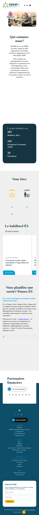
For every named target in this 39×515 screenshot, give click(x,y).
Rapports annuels (19, 435)
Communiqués (19, 452)
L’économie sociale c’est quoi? (19, 460)
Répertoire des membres (19, 472)
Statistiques (19, 466)
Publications (19, 446)
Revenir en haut (18, 512)
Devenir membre (21, 420)
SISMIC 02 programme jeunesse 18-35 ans (19, 429)
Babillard (19, 444)
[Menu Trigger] (34, 20)
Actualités (19, 439)
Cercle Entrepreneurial (19, 433)
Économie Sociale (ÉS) (19, 458)
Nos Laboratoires (19, 431)
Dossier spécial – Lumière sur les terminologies (19, 448)
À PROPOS (19, 425)
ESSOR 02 (19, 427)
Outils (19, 464)
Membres (19, 470)
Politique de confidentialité (29, 509)
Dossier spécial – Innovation (19, 450)
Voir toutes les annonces (12, 231)
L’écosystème (19, 462)
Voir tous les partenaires (18, 389)
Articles (19, 442)
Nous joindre (19, 456)
